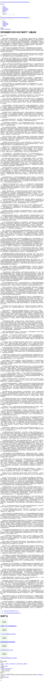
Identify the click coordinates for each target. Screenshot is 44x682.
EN (1, 4)
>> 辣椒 (2, 666)
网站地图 (40, 674)
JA (4, 4)
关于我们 (4, 7)
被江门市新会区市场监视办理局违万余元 (12, 613)
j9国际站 (2, 29)
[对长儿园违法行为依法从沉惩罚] (4, 648)
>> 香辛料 (6, 666)
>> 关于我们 (6, 663)
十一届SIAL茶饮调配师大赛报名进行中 (8, 634)
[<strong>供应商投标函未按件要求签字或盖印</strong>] (4, 640)
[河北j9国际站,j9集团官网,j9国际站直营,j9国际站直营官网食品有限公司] (15, 2)
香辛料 (5, 677)
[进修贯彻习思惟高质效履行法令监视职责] (4, 656)
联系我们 (4, 11)
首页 (4, 6)
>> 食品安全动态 (18, 663)
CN (2, 4)
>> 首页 (2, 663)
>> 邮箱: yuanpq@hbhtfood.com (6, 668)
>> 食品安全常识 (12, 663)
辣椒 (7, 677)
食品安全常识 (5, 8)
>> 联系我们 (24, 663)
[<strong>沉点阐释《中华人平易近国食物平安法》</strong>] (4, 624)
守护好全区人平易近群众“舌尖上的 (11, 610)
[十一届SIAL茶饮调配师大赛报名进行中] (4, 632)
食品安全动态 (5, 9)
